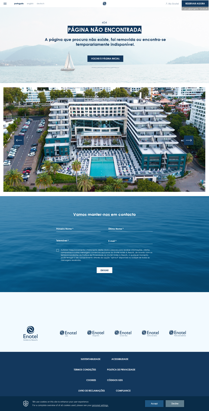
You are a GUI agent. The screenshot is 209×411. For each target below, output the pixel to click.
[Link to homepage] (30, 333)
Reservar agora (195, 3)
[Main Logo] (104, 3)
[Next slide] (189, 140)
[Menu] (5, 4)
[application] (104, 403)
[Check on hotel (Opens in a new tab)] (68, 333)
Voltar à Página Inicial (105, 58)
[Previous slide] (19, 140)
